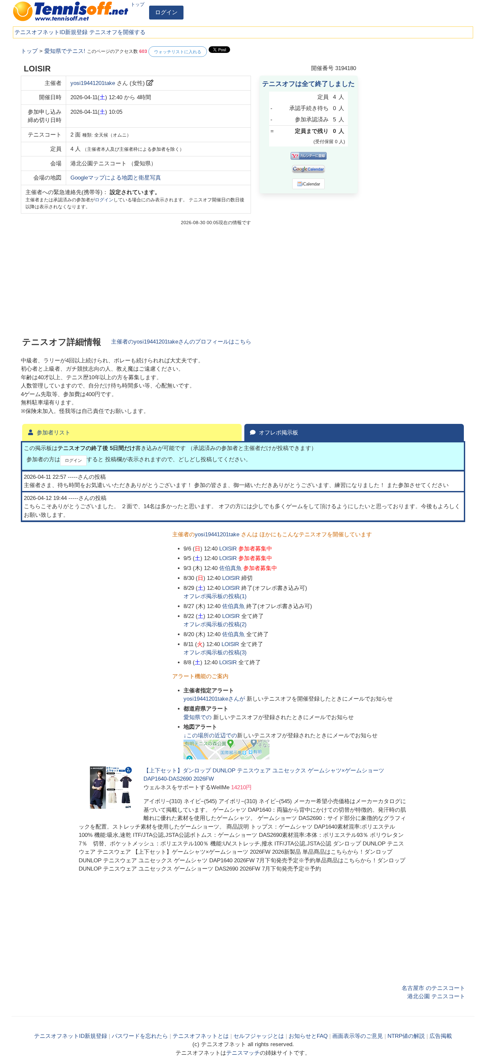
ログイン (166, 12)
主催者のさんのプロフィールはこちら (181, 342)
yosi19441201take (92, 83)
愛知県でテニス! (64, 51)
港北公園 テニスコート (436, 996)
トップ (137, 4)
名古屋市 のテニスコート (433, 988)
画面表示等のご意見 (357, 1036)
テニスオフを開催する (117, 32)
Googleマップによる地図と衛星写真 (115, 178)
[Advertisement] (415, 145)
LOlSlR (228, 549)
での (198, 717)
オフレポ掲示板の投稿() (215, 596)
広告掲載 (440, 1036)
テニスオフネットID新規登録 (51, 32)
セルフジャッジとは (258, 1036)
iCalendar (311, 184)
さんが (215, 699)
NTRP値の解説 (406, 1036)
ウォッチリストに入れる (177, 51)
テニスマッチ (243, 1053)
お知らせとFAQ (308, 1036)
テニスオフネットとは (201, 1036)
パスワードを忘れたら (140, 1036)
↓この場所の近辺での (210, 735)
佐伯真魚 (230, 568)
